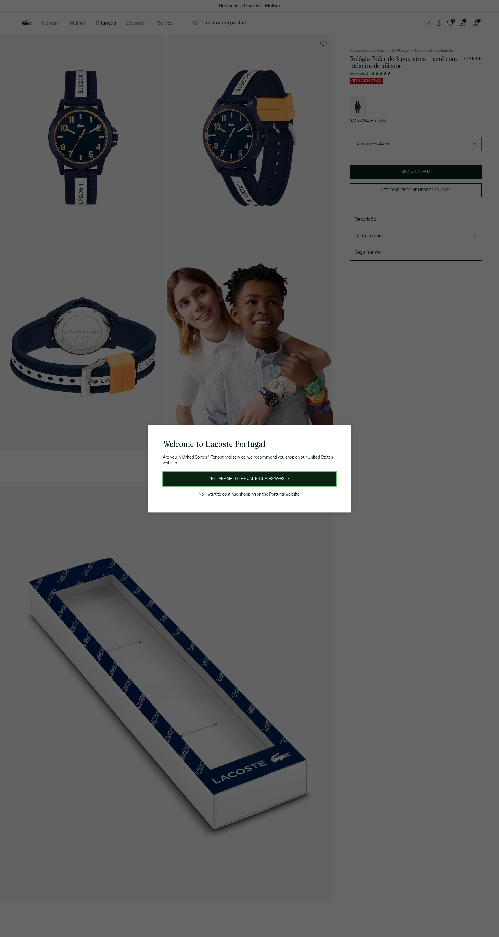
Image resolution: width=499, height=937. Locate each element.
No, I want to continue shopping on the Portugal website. (249, 494)
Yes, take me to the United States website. (249, 478)
